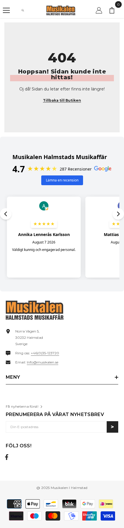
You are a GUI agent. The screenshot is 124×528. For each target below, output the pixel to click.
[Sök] (22, 10)
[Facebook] (6, 457)
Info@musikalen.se (42, 362)
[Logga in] (99, 10)
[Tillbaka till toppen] (113, 505)
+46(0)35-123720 (45, 353)
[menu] (6, 10)
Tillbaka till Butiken (62, 100)
